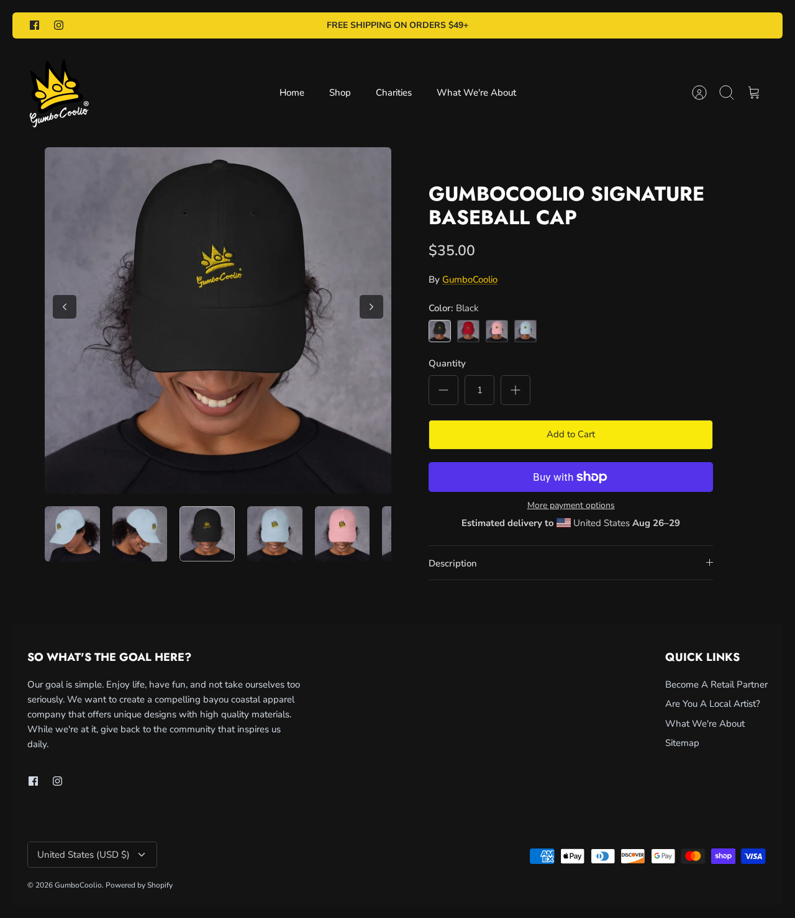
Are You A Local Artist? (712, 704)
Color (454, 308)
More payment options (571, 506)
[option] (218, 320)
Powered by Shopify (139, 885)
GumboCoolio (469, 279)
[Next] (371, 306)
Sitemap (682, 743)
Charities (394, 92)
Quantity (447, 363)
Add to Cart (571, 434)
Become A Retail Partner (716, 684)
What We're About (476, 92)
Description (453, 563)
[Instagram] (59, 25)
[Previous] (64, 306)
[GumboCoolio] (58, 93)
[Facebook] (34, 25)
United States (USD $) (83, 854)
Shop (340, 92)
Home (291, 92)
